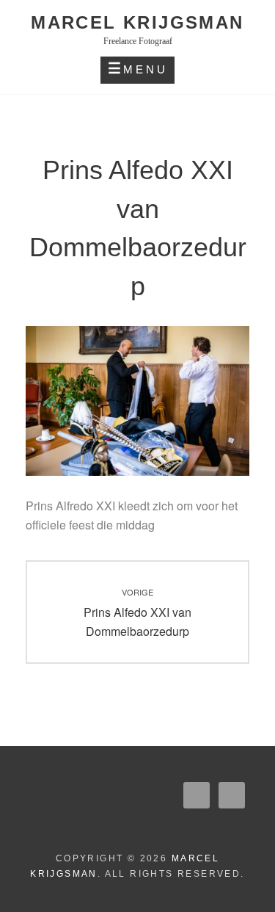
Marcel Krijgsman (137, 22)
